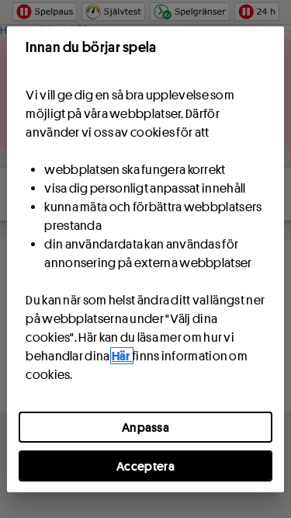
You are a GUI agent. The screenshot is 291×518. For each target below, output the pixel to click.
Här (122, 355)
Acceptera (145, 465)
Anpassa (145, 426)
